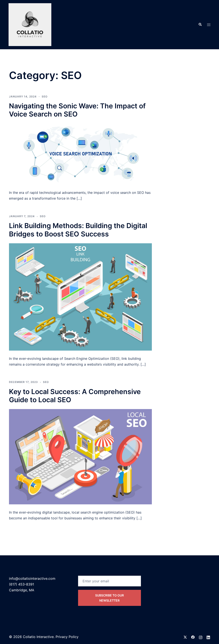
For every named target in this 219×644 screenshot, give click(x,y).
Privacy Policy (67, 637)
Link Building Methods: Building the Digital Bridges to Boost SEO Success (78, 229)
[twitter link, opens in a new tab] (185, 637)
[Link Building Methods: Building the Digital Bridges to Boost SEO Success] (80, 296)
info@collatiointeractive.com (32, 578)
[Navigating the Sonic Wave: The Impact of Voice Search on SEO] (80, 154)
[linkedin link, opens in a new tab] (208, 637)
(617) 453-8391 (21, 584)
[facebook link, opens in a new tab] (193, 637)
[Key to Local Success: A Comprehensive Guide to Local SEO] (80, 456)
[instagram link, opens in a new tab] (200, 637)
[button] (200, 24)
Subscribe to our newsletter (109, 597)
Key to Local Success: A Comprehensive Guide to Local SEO (75, 395)
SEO (44, 96)
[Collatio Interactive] (30, 24)
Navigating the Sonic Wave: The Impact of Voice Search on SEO (77, 110)
